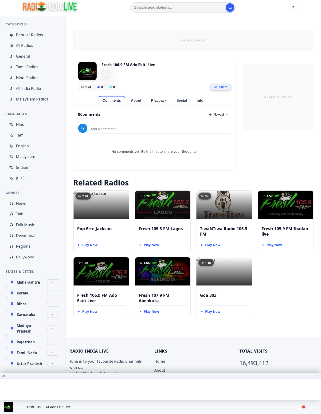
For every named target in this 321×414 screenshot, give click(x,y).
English (22, 146)
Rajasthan (26, 342)
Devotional (25, 235)
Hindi (20, 124)
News (21, 203)
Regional (23, 246)
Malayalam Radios (32, 99)
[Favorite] (123, 196)
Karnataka (26, 314)
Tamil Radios (27, 66)
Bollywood (25, 257)
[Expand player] (312, 407)
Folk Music (25, 224)
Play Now (90, 245)
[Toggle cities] (53, 282)
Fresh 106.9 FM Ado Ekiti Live (97, 297)
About (159, 370)
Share (223, 87)
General (23, 56)
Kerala (22, 293)
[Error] (106, 73)
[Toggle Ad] (316, 375)
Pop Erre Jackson (94, 228)
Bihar (21, 303)
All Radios (24, 45)
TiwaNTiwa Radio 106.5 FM (223, 231)
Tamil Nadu (27, 352)
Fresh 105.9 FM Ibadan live (285, 231)
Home (159, 361)
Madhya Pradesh (24, 328)
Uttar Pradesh (29, 363)
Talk (19, 214)
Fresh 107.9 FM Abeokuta (154, 297)
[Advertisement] (193, 40)
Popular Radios (29, 34)
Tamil (20, 135)
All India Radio (28, 88)
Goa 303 (208, 295)
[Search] (230, 7)
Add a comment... (104, 129)
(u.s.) (20, 178)
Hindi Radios (27, 77)
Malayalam (25, 156)
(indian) (22, 167)
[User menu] (293, 7)
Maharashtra (28, 282)
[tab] (111, 100)
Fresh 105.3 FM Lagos (161, 228)
